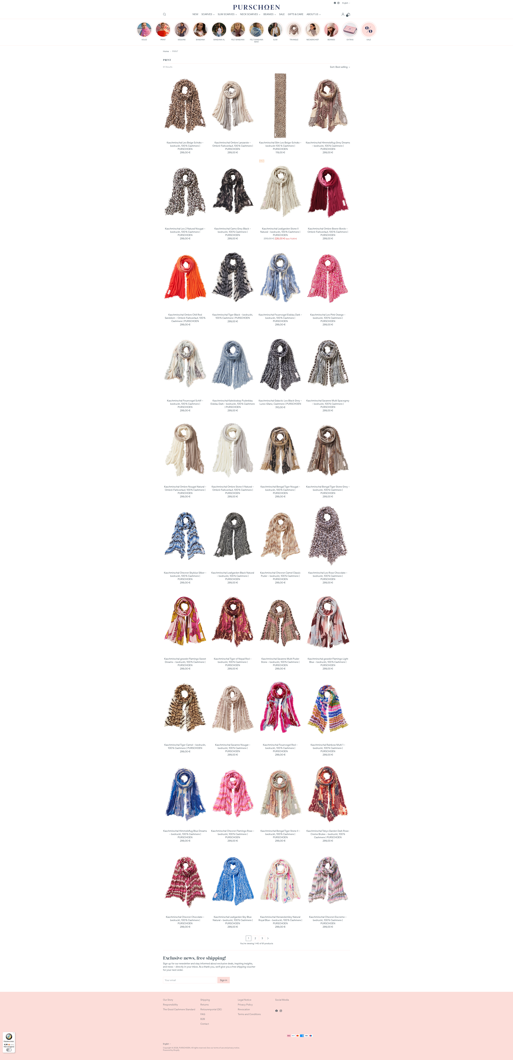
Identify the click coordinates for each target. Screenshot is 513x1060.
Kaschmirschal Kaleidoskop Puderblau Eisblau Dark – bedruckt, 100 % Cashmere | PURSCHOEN (233, 403)
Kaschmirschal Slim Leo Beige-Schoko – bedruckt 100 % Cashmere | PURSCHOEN (280, 145)
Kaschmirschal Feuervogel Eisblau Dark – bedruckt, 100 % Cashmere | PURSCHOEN (280, 317)
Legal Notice (244, 999)
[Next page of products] (267, 938)
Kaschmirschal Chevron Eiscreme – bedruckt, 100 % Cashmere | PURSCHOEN (328, 920)
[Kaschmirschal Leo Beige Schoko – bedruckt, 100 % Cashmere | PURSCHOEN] (185, 106)
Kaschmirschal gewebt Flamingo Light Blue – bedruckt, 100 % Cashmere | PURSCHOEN (328, 662)
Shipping (205, 999)
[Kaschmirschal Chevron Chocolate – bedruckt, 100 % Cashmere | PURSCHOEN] (185, 880)
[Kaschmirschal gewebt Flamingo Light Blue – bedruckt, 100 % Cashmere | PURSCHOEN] (328, 622)
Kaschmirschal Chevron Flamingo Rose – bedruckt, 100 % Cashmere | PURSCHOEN (232, 834)
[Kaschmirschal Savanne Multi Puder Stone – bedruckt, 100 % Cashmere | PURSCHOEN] (280, 622)
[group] (144, 31)
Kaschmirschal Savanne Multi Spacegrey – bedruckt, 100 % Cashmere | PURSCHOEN (327, 403)
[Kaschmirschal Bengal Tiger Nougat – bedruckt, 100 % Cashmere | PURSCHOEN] (280, 450)
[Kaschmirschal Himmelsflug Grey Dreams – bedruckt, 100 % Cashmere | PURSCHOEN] (328, 106)
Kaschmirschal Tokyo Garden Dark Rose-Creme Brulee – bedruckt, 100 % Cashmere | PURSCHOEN (327, 834)
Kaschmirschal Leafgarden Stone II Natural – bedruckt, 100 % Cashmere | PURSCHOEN (280, 231)
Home (166, 51)
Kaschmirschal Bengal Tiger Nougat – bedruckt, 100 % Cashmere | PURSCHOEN (280, 489)
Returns (204, 1004)
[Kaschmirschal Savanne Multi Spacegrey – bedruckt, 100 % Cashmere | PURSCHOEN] (328, 364)
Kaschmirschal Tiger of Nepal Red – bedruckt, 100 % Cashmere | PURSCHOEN (233, 662)
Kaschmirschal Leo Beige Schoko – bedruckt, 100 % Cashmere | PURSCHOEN (185, 145)
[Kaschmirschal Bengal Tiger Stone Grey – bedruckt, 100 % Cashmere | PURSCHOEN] (328, 450)
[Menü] (13, 1033)
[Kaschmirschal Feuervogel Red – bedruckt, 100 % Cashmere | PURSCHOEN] (280, 708)
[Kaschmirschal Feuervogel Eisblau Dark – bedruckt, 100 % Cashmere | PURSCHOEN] (280, 278)
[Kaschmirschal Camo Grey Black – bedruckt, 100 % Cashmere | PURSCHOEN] (233, 192)
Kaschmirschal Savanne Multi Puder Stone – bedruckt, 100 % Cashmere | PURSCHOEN (280, 662)
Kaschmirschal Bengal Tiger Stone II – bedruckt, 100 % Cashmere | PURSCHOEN (280, 834)
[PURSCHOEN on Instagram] (338, 3)
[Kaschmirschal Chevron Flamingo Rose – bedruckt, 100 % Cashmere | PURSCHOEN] (233, 794)
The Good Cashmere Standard (179, 1009)
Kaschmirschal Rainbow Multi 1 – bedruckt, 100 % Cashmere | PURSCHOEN (328, 748)
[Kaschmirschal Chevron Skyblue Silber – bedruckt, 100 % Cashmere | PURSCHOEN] (185, 536)
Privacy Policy (245, 1004)
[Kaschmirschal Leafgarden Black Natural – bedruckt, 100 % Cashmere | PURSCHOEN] (233, 536)
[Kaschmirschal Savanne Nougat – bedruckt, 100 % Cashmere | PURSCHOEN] (233, 708)
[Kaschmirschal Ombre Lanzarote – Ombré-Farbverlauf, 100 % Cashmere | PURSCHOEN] (233, 106)
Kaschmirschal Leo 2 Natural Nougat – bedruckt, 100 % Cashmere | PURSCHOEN (185, 231)
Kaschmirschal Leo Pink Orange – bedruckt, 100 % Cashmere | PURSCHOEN (327, 317)
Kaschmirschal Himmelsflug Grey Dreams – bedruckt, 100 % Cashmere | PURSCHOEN (328, 145)
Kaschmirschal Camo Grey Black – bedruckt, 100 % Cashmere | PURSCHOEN (232, 231)
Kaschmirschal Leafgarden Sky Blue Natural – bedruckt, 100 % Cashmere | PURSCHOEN (233, 920)
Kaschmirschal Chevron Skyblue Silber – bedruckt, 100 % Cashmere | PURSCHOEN (185, 575)
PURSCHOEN (184, 1048)
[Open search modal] (164, 14)
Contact (204, 1023)
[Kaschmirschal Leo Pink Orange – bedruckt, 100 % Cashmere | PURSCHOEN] (328, 278)
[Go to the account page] (343, 14)
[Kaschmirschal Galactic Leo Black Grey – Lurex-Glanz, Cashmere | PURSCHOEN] (280, 364)
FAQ (202, 1014)
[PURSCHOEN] (256, 7)
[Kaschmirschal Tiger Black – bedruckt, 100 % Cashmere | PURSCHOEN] (233, 278)
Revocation (244, 1009)
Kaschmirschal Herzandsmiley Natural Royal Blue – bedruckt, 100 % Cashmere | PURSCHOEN (280, 920)
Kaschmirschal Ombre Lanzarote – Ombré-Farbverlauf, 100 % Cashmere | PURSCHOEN (232, 145)
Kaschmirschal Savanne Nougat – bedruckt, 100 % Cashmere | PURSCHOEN (232, 748)
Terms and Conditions (249, 1014)
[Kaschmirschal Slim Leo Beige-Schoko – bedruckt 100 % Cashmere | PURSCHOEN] (280, 106)
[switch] (9, 1049)
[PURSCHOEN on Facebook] (335, 3)
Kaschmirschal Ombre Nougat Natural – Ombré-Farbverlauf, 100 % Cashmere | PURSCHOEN (185, 489)
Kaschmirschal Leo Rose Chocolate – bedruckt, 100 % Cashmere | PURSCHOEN (327, 575)
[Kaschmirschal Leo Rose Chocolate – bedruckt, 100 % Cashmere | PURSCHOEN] (328, 536)
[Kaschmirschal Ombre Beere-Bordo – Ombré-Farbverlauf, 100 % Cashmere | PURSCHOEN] (328, 192)
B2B (202, 1019)
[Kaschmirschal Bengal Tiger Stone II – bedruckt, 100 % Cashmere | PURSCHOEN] (280, 794)
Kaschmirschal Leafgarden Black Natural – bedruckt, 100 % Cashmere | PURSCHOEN (232, 575)
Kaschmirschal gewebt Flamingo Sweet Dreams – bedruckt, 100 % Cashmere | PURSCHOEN (185, 662)
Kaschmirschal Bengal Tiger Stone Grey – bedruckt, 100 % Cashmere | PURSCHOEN (328, 489)
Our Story (168, 999)
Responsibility (170, 1004)
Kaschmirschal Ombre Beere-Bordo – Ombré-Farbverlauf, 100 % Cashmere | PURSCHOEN (328, 231)
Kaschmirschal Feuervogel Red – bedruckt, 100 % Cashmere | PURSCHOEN (280, 748)
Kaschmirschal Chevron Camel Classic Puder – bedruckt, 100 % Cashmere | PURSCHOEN (280, 575)
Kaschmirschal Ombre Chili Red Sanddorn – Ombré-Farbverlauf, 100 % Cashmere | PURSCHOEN (185, 317)
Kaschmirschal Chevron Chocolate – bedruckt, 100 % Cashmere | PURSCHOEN (185, 920)
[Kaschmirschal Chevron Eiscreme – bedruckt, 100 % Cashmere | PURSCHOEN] (328, 880)
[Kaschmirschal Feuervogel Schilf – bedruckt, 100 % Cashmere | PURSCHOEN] (185, 364)
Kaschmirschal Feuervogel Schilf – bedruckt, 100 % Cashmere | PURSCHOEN (185, 403)
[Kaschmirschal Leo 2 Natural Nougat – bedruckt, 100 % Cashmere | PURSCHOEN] (185, 192)
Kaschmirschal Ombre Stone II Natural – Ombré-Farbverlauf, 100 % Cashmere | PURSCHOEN (233, 489)
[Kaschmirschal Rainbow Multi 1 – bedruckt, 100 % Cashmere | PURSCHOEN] (328, 708)
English (345, 3)
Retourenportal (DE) (211, 1009)
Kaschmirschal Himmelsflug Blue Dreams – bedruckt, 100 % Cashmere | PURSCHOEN (185, 834)
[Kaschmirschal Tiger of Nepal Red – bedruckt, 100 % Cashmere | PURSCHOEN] (233, 622)
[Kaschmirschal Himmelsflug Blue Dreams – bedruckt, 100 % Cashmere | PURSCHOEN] (185, 794)
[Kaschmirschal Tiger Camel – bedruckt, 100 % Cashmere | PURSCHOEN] (185, 708)
